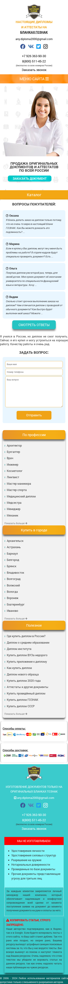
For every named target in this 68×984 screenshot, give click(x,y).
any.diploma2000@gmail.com (34, 39)
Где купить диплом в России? (26, 636)
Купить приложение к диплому (27, 661)
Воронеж (12, 598)
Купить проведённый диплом (26, 693)
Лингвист (13, 477)
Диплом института (19, 649)
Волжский (13, 585)
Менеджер (13, 509)
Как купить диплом (19, 668)
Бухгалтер (13, 452)
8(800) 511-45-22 (34, 61)
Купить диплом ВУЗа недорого (27, 655)
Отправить (34, 415)
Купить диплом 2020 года (24, 680)
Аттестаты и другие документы (27, 687)
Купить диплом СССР (21, 706)
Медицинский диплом (21, 496)
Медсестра (14, 502)
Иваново (12, 610)
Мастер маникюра (19, 483)
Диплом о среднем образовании (28, 642)
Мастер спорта (17, 490)
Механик (12, 515)
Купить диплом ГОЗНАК (22, 699)
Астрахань (14, 547)
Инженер (12, 464)
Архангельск (15, 541)
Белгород (13, 560)
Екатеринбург (16, 604)
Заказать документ (30, 178)
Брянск (11, 566)
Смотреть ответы (34, 325)
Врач (10, 458)
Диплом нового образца (23, 674)
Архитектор (14, 445)
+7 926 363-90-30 (34, 56)
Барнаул (12, 553)
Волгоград (14, 579)
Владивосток (15, 572)
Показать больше (14, 523)
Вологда (12, 591)
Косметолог (14, 471)
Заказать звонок (34, 70)
